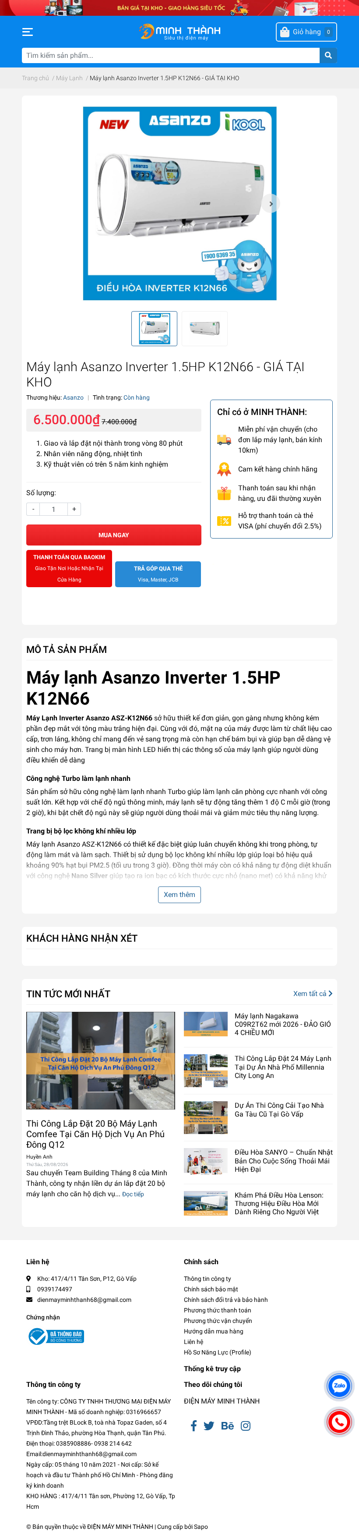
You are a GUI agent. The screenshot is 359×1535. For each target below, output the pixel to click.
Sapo (201, 1526)
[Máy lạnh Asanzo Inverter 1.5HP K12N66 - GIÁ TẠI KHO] (179, 203)
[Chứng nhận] (55, 1336)
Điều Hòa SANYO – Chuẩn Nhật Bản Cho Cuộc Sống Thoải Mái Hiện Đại (284, 1160)
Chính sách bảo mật (211, 1289)
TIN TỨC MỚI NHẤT (68, 994)
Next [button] (270, 203)
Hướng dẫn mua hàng (213, 1331)
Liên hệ (193, 1341)
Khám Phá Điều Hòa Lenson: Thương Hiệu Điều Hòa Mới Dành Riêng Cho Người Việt (279, 1203)
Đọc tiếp (133, 1194)
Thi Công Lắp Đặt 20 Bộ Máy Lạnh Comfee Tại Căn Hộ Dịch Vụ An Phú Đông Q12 (95, 1134)
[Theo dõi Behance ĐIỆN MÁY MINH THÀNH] (228, 1426)
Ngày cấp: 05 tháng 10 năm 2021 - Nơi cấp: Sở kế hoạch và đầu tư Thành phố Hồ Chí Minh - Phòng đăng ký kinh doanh (99, 1475)
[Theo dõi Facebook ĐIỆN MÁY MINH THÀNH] (194, 1426)
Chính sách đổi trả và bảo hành (226, 1299)
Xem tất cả (310, 993)
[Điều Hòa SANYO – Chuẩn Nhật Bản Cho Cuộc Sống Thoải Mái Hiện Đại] (206, 1161)
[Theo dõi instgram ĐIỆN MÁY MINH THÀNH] (245, 1426)
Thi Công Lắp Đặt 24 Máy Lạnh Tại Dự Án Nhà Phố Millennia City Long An (283, 1066)
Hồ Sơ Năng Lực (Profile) (217, 1352)
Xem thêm (179, 894)
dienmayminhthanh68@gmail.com (84, 1299)
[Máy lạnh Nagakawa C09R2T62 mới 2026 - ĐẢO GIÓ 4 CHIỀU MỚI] (206, 1024)
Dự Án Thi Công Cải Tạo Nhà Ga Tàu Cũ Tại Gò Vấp (279, 1109)
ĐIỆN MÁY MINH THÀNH (222, 1401)
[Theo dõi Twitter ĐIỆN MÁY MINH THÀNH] (209, 1426)
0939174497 (54, 1289)
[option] (179, 203)
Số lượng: (41, 493)
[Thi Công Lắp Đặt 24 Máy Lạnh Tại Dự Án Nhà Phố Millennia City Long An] (206, 1070)
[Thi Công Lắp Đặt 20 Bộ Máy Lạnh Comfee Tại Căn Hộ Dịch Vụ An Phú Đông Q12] (100, 1061)
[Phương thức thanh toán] (271, 554)
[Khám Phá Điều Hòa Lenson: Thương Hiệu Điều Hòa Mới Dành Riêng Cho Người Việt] (206, 1203)
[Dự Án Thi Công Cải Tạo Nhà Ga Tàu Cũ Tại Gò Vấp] (206, 1117)
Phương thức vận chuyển (218, 1320)
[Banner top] (179, 7)
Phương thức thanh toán (217, 1310)
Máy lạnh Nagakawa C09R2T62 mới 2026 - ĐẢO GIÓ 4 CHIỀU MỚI (283, 1024)
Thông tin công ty (207, 1278)
